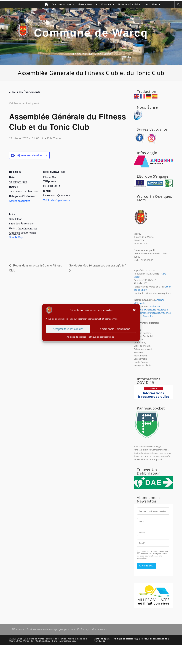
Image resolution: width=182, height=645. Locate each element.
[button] (134, 310)
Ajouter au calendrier (30, 155)
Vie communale (61, 4)
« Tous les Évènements (24, 92)
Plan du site (99, 640)
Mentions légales (102, 638)
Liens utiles (150, 4)
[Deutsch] (149, 96)
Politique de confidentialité (101, 336)
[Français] (143, 96)
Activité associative (19, 201)
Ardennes (155, 306)
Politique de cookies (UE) (126, 638)
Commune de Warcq (91, 33)
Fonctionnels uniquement (114, 329)
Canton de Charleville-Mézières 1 (151, 309)
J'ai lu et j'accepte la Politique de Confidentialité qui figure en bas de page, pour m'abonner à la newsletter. (152, 554)
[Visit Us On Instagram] (152, 137)
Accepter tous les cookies (68, 329)
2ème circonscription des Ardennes (152, 312)
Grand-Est (148, 316)
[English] (137, 96)
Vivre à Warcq (86, 4)
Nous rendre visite (129, 4)
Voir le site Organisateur (56, 200)
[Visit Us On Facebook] (140, 137)
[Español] (155, 96)
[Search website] (178, 4)
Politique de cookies (76, 336)
